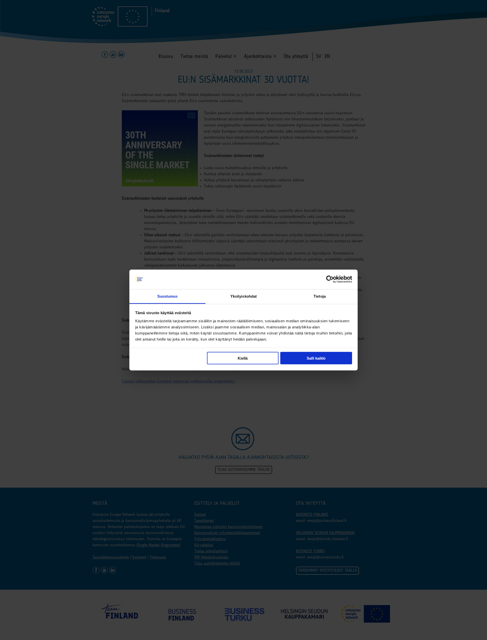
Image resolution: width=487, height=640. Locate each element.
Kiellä (243, 358)
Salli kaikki (316, 358)
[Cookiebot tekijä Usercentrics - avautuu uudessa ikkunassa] (330, 279)
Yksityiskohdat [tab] (243, 296)
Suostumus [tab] (167, 296)
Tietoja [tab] (320, 296)
